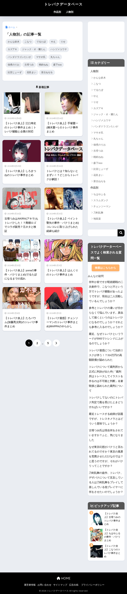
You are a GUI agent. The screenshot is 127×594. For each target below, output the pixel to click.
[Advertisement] (106, 37)
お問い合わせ (44, 585)
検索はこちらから (105, 267)
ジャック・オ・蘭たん (33, 49)
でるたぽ (41, 41)
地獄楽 (97, 218)
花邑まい (31, 72)
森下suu (57, 64)
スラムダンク (100, 200)
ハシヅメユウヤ (58, 49)
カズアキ (12, 49)
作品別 (57, 12)
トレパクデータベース (63, 4)
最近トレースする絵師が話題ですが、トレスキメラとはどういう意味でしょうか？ (106, 418)
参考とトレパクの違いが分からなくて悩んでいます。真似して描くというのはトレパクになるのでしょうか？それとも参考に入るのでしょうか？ (106, 317)
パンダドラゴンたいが (19, 57)
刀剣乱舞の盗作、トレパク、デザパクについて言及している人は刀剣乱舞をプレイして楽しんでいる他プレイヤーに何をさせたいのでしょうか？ (106, 482)
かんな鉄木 (13, 41)
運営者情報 (30, 585)
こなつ (27, 41)
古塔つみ (29, 64)
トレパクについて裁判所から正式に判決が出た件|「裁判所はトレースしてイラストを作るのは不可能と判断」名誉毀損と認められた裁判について (106, 378)
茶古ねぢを (47, 72)
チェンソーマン (102, 206)
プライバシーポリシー (92, 585)
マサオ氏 (40, 57)
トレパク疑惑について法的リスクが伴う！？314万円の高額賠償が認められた (106, 355)
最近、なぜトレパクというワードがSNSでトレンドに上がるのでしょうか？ (106, 338)
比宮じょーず (15, 72)
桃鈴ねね (43, 64)
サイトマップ (60, 585)
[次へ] (56, 343)
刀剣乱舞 (98, 212)
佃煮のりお (13, 64)
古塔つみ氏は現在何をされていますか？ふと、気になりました (106, 435)
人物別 (69, 12)
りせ (63, 41)
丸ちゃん (55, 57)
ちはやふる (99, 194)
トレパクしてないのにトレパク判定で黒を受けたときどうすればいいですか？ (106, 402)
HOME (65, 578)
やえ (53, 41)
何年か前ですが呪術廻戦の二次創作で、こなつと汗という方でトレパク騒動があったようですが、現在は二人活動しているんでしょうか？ (106, 292)
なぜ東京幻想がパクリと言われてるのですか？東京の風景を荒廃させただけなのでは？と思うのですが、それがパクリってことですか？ (106, 457)
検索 (121, 232)
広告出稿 (73, 585)
